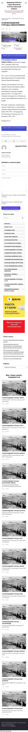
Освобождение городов (10, 39)
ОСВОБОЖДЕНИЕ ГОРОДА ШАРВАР (13, 453)
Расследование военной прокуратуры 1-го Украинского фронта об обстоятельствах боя (12, 346)
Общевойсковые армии (12, 253)
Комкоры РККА (9, 233)
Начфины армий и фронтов (10, 275)
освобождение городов (9, 134)
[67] (14, 130)
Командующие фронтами (13, 262)
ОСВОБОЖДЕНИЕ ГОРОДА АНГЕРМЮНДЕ (10, 622)
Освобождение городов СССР (13, 280)
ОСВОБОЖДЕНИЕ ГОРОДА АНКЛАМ (13, 651)
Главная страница (6, 18)
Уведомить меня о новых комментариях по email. (13, 196)
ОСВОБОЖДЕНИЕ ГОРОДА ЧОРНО (13, 397)
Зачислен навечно (11, 236)
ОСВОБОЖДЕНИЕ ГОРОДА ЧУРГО (12, 425)
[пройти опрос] (14, 57)
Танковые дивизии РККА (13, 256)
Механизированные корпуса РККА (11, 290)
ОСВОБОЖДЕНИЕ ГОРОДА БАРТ (12, 708)
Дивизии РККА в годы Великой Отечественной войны (14, 5)
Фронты (7, 223)
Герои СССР (8, 227)
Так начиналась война (12, 243)
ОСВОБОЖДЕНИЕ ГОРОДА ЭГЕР (12, 538)
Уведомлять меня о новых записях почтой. (11, 202)
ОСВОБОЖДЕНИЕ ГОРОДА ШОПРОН (13, 510)
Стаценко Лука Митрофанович (12, 358)
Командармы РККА (11, 240)
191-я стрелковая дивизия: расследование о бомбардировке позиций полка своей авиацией (13, 352)
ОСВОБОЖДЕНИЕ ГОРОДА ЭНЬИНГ (13, 566)
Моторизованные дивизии (10, 270)
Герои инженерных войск (13, 266)
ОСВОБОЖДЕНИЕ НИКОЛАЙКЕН (11, 136)
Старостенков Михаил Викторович (13, 356)
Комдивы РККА (9, 230)
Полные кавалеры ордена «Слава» (13, 285)
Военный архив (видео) (12, 246)
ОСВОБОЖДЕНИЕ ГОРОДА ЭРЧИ (12, 594)
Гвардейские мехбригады (13, 259)
